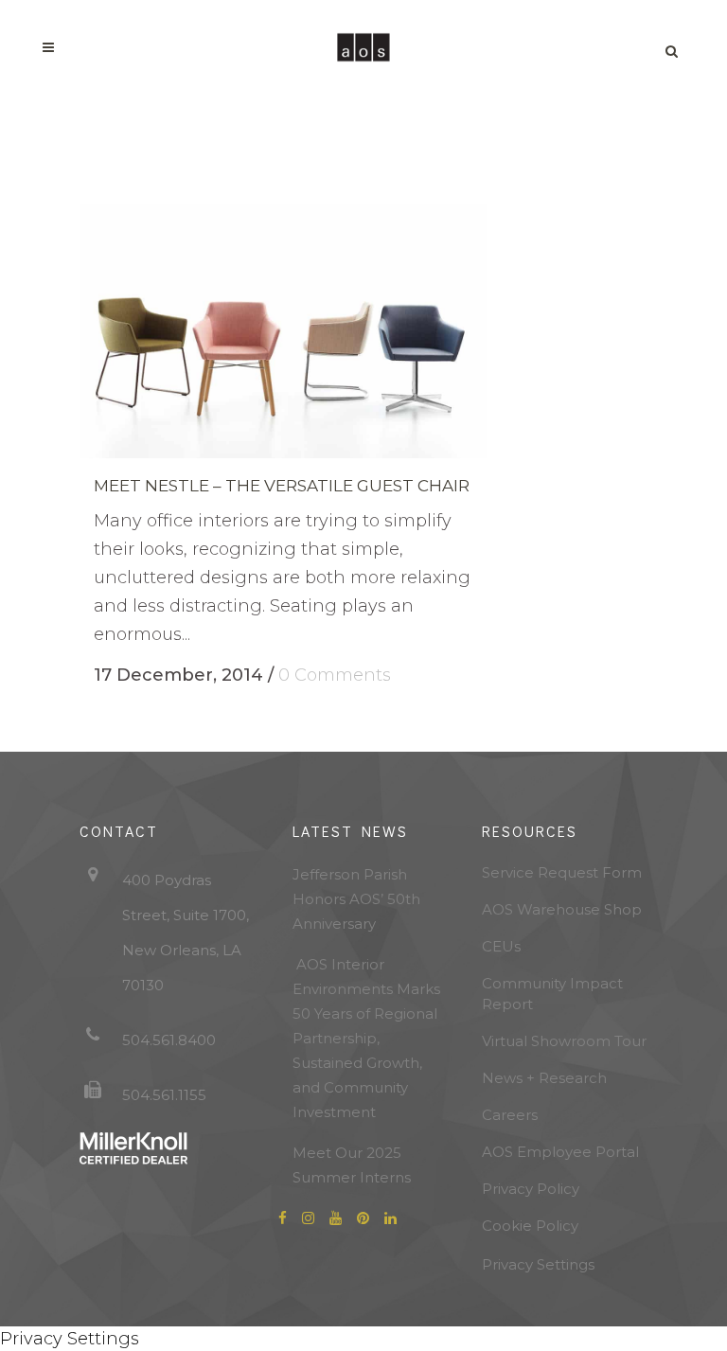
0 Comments (334, 675)
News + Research (544, 1078)
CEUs (501, 946)
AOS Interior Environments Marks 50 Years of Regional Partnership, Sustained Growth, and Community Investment (366, 1038)
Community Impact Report (552, 993)
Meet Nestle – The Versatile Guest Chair (282, 485)
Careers (510, 1115)
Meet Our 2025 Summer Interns (352, 1165)
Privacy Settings (538, 1264)
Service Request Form (562, 872)
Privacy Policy (530, 1189)
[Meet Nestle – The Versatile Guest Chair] (283, 331)
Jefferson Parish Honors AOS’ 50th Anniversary (356, 899)
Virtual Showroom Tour (564, 1041)
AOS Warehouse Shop (562, 909)
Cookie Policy (530, 1226)
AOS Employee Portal (560, 1152)
